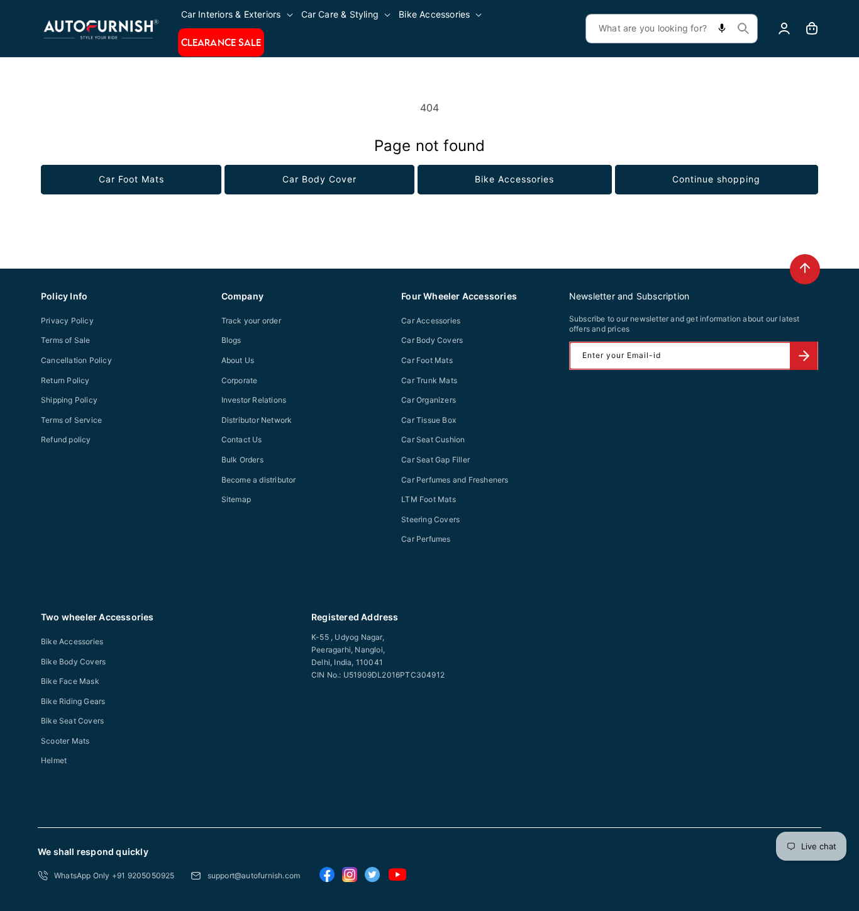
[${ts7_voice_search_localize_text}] (721, 28)
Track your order (251, 320)
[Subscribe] (803, 356)
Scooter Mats (65, 741)
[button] (238, 14)
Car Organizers (428, 400)
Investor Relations (254, 400)
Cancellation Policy (76, 360)
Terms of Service (71, 420)
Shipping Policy (69, 400)
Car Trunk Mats (429, 380)
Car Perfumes (425, 539)
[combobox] (671, 28)
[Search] (743, 28)
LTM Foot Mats (428, 499)
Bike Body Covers (73, 661)
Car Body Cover (319, 179)
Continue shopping (716, 179)
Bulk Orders (242, 459)
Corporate (239, 380)
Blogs (231, 340)
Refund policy (66, 439)
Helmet (54, 760)
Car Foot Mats (131, 179)
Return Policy (65, 380)
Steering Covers (430, 519)
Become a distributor (258, 479)
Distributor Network (256, 420)
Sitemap (236, 499)
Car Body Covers (432, 340)
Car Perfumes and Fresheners (454, 479)
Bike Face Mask (70, 681)
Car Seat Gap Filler (435, 459)
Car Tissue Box (428, 420)
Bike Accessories (514, 179)
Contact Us (241, 439)
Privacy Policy (67, 320)
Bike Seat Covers (72, 720)
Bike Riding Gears (73, 701)
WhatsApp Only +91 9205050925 (114, 875)
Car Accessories (430, 320)
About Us (238, 360)
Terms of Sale (66, 340)
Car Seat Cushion (433, 439)
